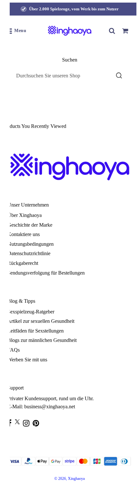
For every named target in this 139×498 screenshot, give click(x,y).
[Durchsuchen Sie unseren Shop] (112, 31)
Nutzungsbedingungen (30, 244)
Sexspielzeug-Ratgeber (30, 311)
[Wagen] (125, 31)
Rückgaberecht (22, 263)
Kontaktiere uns (23, 234)
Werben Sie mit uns (27, 359)
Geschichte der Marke (29, 225)
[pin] (37, 423)
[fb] (11, 423)
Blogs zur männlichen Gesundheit (42, 340)
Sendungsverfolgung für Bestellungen (46, 273)
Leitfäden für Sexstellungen (35, 331)
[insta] (28, 423)
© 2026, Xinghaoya (69, 478)
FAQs (13, 350)
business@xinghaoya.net (49, 406)
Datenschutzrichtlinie (28, 253)
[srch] (119, 75)
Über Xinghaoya (24, 215)
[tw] (19, 422)
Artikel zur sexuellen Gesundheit (40, 321)
